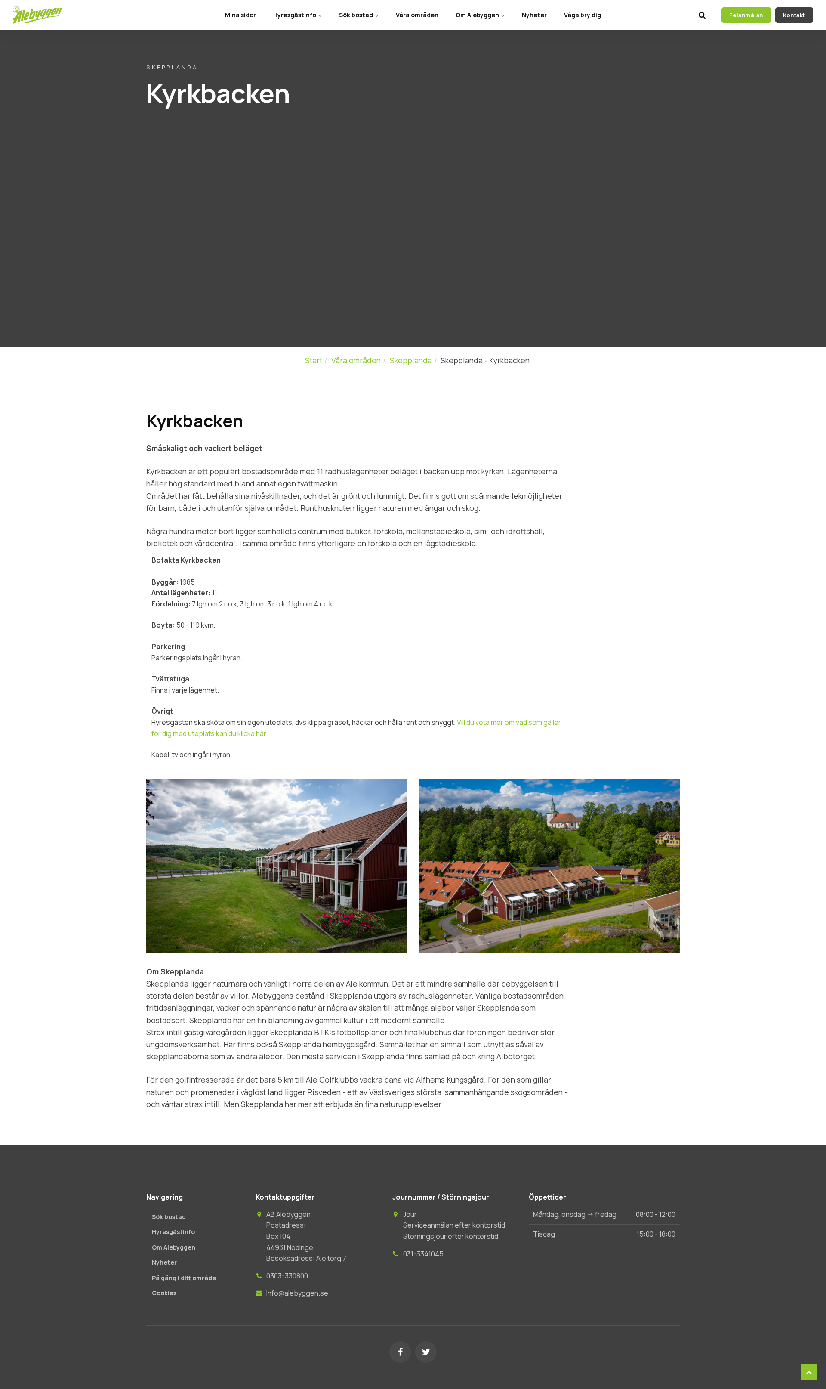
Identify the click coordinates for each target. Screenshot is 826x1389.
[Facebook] (400, 1352)
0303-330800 (287, 1276)
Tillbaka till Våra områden (202, 134)
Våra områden (417, 15)
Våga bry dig (582, 15)
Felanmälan (746, 15)
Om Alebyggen (478, 15)
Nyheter (534, 15)
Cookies (164, 1293)
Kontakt (794, 15)
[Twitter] (426, 1352)
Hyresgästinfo (295, 15)
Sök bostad (356, 15)
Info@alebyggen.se (297, 1293)
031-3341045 (423, 1254)
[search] (702, 15)
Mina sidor (240, 15)
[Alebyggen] (37, 15)
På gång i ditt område (184, 1278)
